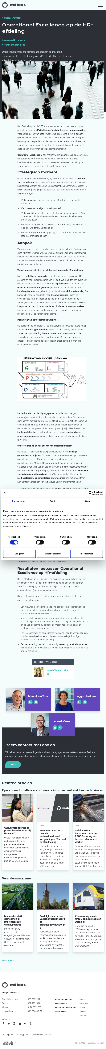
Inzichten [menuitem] (60, 1011)
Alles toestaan (86, 554)
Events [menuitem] (82, 1008)
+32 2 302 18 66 (33, 1003)
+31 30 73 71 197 (33, 1007)
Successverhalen (12, 18)
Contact (13, 764)
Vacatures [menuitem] (84, 1003)
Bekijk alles (7, 960)
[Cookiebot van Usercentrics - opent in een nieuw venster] (91, 493)
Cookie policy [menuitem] (7, 1035)
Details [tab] (53, 501)
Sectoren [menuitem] (61, 1003)
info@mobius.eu (9, 992)
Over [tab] (87, 501)
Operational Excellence (13, 40)
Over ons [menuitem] (83, 999)
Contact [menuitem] (83, 1016)
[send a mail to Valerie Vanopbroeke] (48, 674)
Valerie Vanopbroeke (57, 670)
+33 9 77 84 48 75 (34, 1011)
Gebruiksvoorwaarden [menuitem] (41, 1035)
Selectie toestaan (53, 554)
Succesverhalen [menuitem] (65, 1007)
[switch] (40, 542)
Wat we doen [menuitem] (63, 999)
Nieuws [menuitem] (83, 1012)
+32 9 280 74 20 (33, 999)
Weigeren (19, 554)
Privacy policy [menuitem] (22, 1035)
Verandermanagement (13, 44)
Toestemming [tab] (18, 501)
